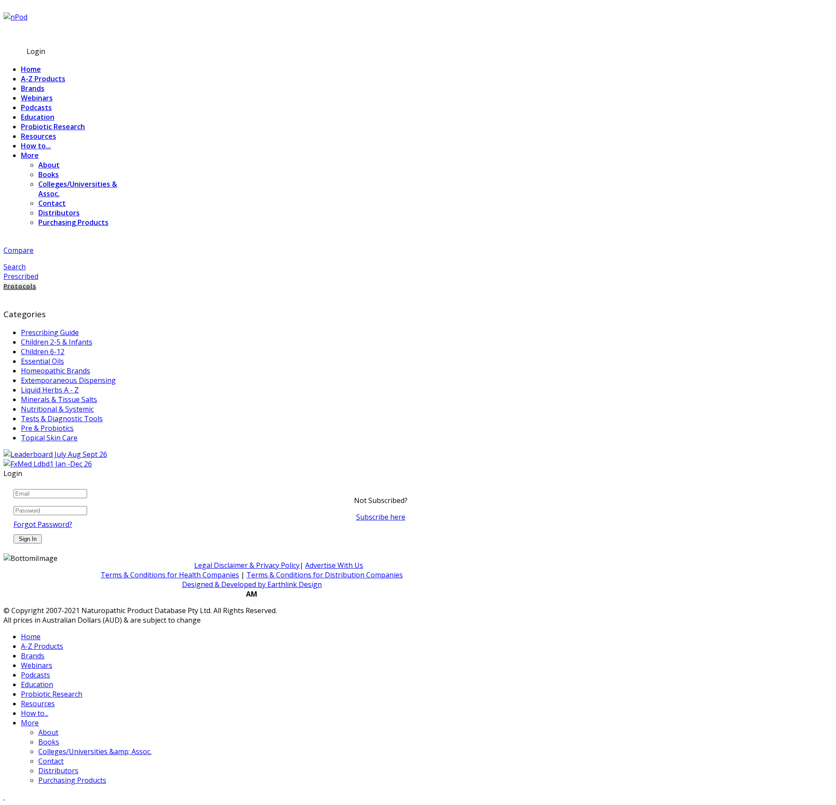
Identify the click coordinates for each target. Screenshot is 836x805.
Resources (38, 136)
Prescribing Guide (50, 332)
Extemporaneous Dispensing (68, 380)
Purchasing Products (73, 222)
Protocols (19, 286)
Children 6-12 (42, 351)
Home (31, 69)
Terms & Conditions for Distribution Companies (324, 575)
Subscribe (19, 33)
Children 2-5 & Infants (56, 342)
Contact (52, 203)
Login (36, 51)
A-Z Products (43, 79)
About (49, 165)
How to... (36, 146)
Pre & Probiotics (47, 428)
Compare (18, 250)
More (30, 155)
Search (14, 267)
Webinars (37, 98)
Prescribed (20, 276)
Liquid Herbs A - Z (50, 390)
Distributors (59, 213)
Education (37, 117)
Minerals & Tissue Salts (59, 399)
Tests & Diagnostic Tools (62, 418)
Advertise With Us (334, 565)
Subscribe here (380, 517)
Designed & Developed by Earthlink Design (252, 584)
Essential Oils (42, 361)
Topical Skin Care (49, 438)
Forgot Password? (42, 524)
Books (48, 174)
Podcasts (36, 107)
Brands (32, 88)
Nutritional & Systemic (57, 409)
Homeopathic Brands (55, 371)
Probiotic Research (53, 126)
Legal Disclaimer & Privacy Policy (247, 565)
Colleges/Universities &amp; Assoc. (95, 751)
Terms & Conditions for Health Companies (170, 575)
